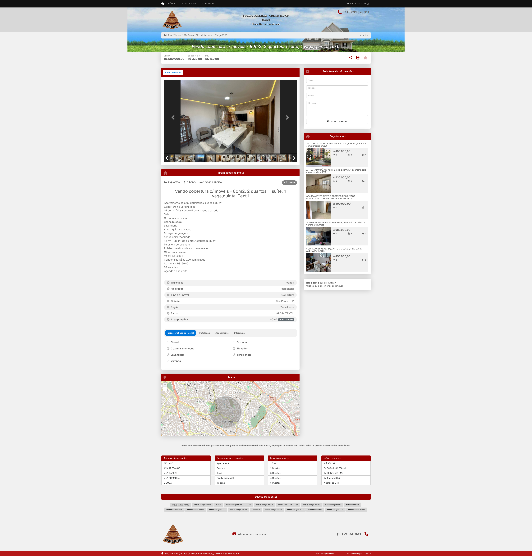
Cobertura (206, 35)
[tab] (173, 72)
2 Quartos (275, 468)
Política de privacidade (325, 553)
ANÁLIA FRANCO (172, 468)
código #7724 (195, 510)
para (174, 510)
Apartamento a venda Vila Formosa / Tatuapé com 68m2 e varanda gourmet (335, 223)
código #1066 (273, 510)
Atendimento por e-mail (252, 534)
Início (169, 35)
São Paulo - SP (191, 35)
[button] (174, 117)
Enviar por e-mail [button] (338, 121)
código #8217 (217, 510)
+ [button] (165, 384)
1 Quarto (274, 463)
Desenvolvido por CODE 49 (359, 553)
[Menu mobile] (162, 3)
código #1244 (356, 510)
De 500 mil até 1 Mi (333, 473)
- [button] (165, 389)
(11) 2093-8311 (356, 12)
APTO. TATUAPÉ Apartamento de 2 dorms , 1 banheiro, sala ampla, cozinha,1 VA (336, 170)
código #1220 (335, 510)
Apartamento (223, 463)
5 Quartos (275, 483)
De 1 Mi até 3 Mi (332, 478)
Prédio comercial (225, 478)
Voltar (365, 35)
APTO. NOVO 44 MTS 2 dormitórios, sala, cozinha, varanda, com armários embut (336, 144)
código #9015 (311, 505)
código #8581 (333, 505)
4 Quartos (275, 478)
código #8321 (264, 505)
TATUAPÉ (168, 463)
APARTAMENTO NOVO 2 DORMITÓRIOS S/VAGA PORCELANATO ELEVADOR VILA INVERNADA (330, 197)
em (288, 505)
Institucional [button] (189, 3)
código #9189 (234, 505)
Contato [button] (207, 3)
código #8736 (180, 505)
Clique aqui (312, 286)
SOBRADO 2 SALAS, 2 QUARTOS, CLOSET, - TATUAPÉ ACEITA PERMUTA (334, 249)
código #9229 (202, 505)
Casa (219, 473)
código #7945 (295, 510)
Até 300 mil (329, 463)
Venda (177, 35)
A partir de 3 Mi (331, 483)
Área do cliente (358, 4)
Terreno (221, 483)
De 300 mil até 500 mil (335, 468)
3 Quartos (275, 473)
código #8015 (238, 510)
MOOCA (168, 483)
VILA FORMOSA (172, 478)
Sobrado (221, 468)
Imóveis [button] (171, 3)
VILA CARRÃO (170, 473)
